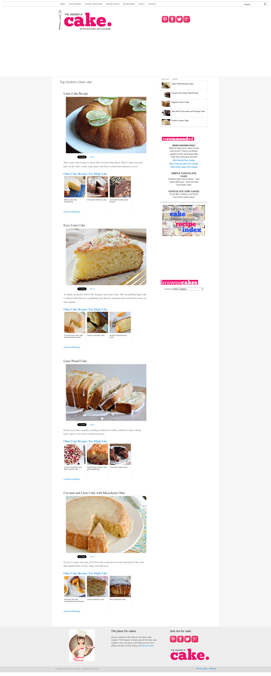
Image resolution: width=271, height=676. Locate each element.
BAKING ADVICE (113, 4)
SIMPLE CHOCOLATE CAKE (183, 175)
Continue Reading (72, 211)
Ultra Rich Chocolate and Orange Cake (188, 111)
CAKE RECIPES (75, 4)
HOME (62, 4)
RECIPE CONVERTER (93, 4)
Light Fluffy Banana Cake (182, 84)
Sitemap (212, 668)
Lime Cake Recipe (76, 93)
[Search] (265, 4)
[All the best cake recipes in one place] (85, 28)
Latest (175, 79)
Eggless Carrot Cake (180, 102)
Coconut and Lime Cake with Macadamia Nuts (94, 492)
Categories (168, 289)
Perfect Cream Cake (180, 120)
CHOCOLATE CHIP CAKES (183, 191)
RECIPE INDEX (129, 4)
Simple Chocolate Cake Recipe (184, 93)
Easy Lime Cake (74, 225)
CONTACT (152, 4)
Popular (165, 79)
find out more (147, 645)
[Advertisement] (135, 55)
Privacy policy (202, 668)
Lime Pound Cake (75, 361)
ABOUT (142, 4)
